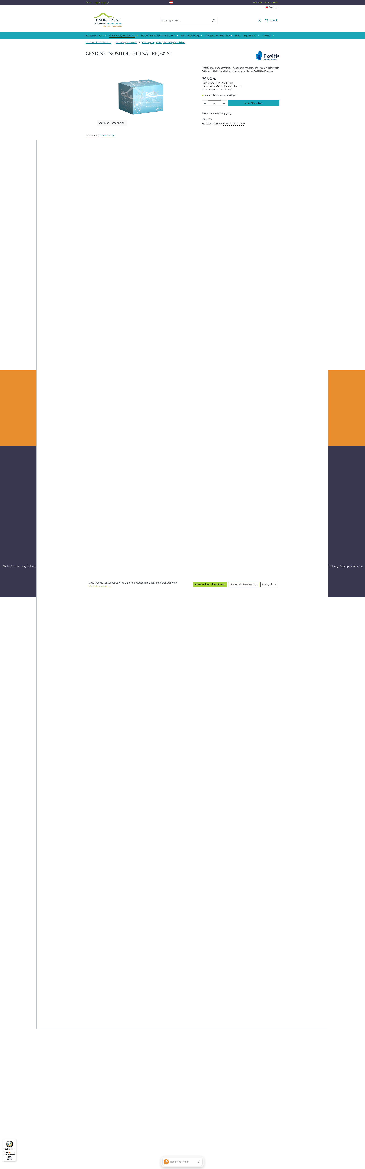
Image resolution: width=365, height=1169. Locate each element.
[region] (141, 97)
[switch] (9, 1158)
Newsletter (257, 2)
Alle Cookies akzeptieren (210, 584)
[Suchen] (213, 20)
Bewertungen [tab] (109, 135)
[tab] (93, 135)
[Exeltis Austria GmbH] (267, 56)
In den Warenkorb (254, 103)
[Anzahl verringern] (205, 103)
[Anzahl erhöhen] (224, 103)
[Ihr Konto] (259, 20)
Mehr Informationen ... (99, 586)
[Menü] (14, 1140)
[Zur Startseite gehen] (108, 20)
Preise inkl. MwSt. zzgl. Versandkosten (221, 86)
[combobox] (185, 20)
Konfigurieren (269, 584)
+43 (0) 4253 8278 (102, 3)
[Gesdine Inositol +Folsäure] (141, 97)
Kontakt (89, 3)
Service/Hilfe (271, 2)
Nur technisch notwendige (243, 584)
